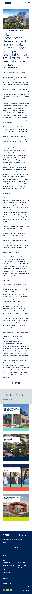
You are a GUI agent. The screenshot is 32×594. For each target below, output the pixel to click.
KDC (22, 75)
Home (4, 558)
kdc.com (20, 327)
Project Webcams (22, 565)
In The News (6, 569)
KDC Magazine (21, 562)
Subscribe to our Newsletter (12, 539)
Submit (16, 547)
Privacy (19, 558)
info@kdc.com (7, 583)
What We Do (6, 562)
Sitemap (19, 560)
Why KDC (5, 560)
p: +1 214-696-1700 (8, 581)
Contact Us (6, 572)
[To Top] (28, 586)
